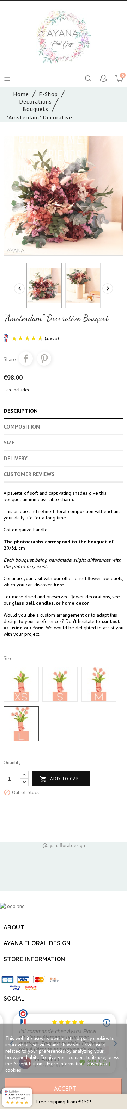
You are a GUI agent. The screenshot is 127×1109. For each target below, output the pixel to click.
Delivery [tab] (16, 458)
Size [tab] (9, 442)
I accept (63, 1088)
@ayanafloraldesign (63, 845)
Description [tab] (21, 410)
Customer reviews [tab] (29, 474)
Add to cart (61, 779)
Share (26, 358)
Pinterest (44, 358)
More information (66, 1063)
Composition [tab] (22, 426)
